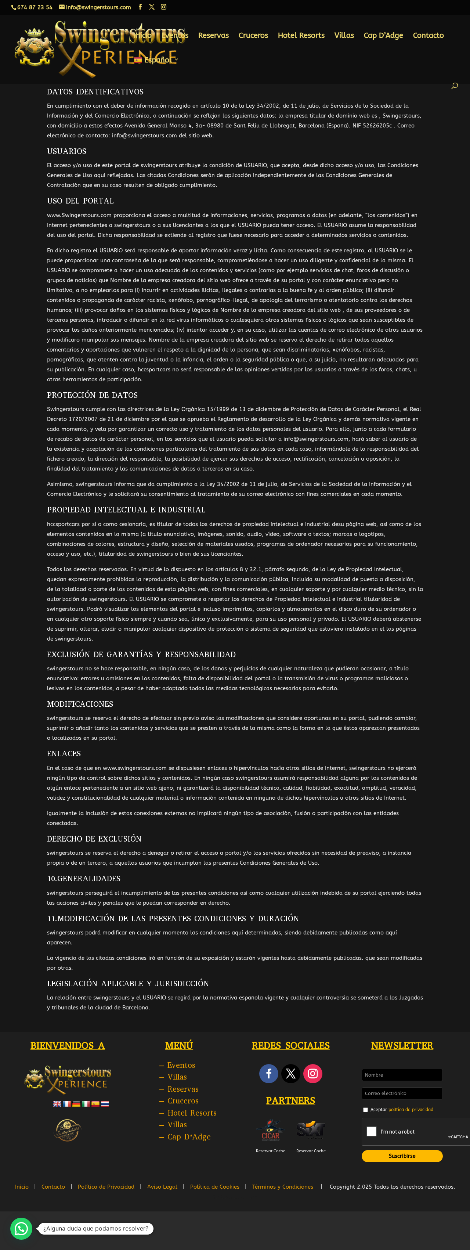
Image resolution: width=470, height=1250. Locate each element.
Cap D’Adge (383, 36)
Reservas (213, 36)
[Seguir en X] (290, 1073)
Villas (344, 36)
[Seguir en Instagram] (312, 1073)
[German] (76, 1104)
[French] (66, 1104)
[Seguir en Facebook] (268, 1073)
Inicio (143, 36)
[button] (21, 1229)
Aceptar (401, 1109)
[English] (57, 1104)
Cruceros (253, 36)
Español (158, 60)
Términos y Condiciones (282, 1187)
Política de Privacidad (106, 1187)
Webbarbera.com (235, 1196)
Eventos (175, 36)
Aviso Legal (162, 1187)
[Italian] (86, 1104)
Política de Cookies (214, 1187)
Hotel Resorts (301, 36)
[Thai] (105, 1104)
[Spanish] (95, 1104)
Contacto (428, 36)
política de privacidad (410, 1109)
